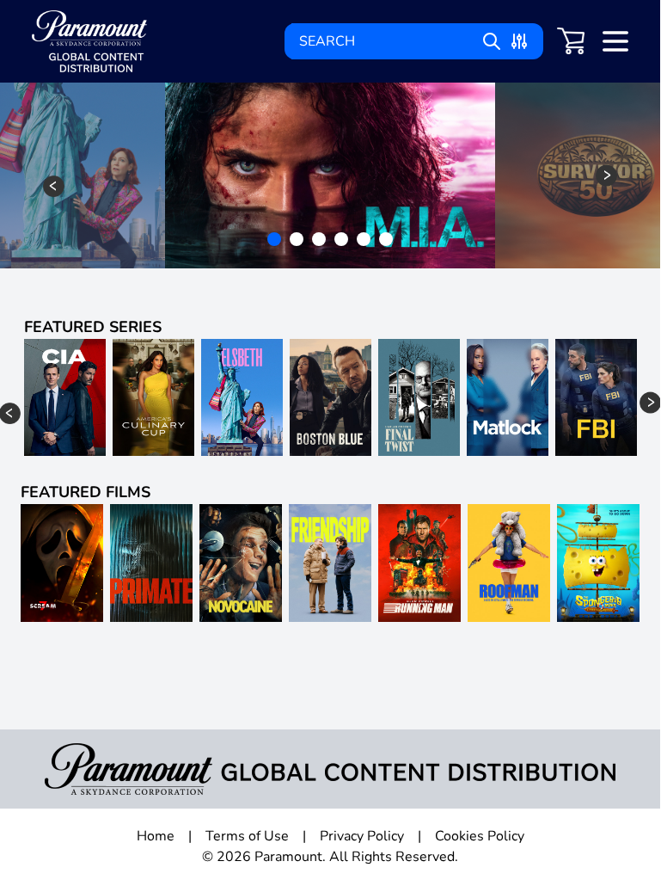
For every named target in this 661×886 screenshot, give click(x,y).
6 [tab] (387, 240)
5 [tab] (365, 240)
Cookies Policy (479, 836)
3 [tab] (320, 240)
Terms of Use (247, 836)
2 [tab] (298, 240)
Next (606, 176)
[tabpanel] (330, 175)
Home (155, 836)
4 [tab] (343, 240)
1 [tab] (276, 240)
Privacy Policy (362, 836)
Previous (53, 186)
